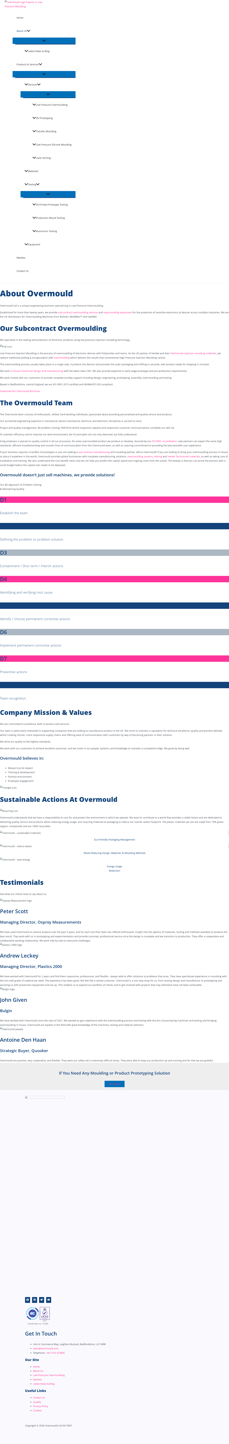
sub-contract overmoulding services (78, 312)
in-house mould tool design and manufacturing (36, 371)
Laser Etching (43, 157)
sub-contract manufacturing (94, 452)
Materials (33, 171)
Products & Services (28, 64)
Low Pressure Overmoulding (52, 104)
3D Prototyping (44, 118)
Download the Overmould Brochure (20, 391)
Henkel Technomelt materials (184, 456)
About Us (22, 31)
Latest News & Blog (39, 51)
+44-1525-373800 (55, 1352)
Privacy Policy (40, 1406)
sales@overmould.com (46, 1348)
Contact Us (23, 271)
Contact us (39, 1397)
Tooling (32, 184)
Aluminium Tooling (46, 231)
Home (20, 17)
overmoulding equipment (118, 312)
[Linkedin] (34, 1300)
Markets (21, 257)
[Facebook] (27, 1300)
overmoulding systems (140, 456)
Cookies (37, 1410)
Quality (37, 1402)
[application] (28, 31)
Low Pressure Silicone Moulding (54, 144)
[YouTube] (48, 1300)
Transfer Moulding (46, 131)
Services (32, 84)
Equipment (34, 244)
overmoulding (62, 357)
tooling (158, 456)
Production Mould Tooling (50, 217)
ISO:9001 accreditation (164, 441)
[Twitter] (41, 1300)
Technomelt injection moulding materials (193, 353)
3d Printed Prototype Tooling (52, 204)
